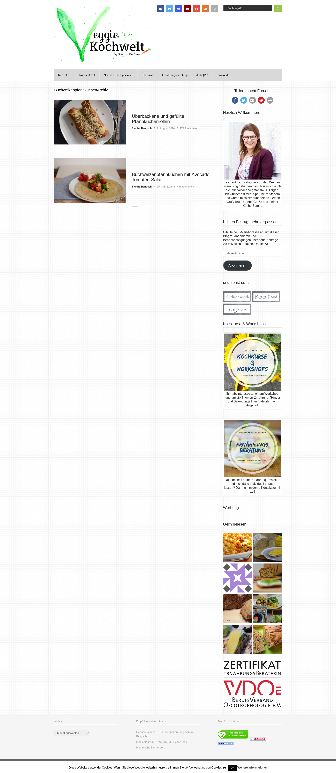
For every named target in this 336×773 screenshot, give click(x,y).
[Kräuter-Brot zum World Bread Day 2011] (237, 609)
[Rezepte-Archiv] (267, 609)
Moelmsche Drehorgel (149, 747)
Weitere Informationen (252, 767)
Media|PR (202, 75)
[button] (235, 100)
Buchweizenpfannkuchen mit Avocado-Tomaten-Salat (171, 177)
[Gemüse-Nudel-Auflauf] (237, 548)
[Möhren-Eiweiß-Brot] (267, 578)
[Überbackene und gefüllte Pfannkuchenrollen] (90, 122)
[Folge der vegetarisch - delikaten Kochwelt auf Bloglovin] (237, 313)
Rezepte (63, 75)
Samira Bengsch (142, 128)
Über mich (148, 75)
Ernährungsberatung (175, 75)
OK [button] (232, 767)
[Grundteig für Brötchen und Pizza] (237, 578)
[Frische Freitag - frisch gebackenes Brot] (237, 640)
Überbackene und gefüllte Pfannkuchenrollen (158, 119)
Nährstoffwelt (87, 75)
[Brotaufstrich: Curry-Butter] (267, 548)
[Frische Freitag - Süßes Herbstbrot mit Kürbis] (267, 640)
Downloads (222, 75)
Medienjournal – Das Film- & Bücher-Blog (161, 741)
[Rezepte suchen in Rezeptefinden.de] (233, 739)
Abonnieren (237, 265)
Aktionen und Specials (117, 75)
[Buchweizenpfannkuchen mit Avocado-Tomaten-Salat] (90, 180)
